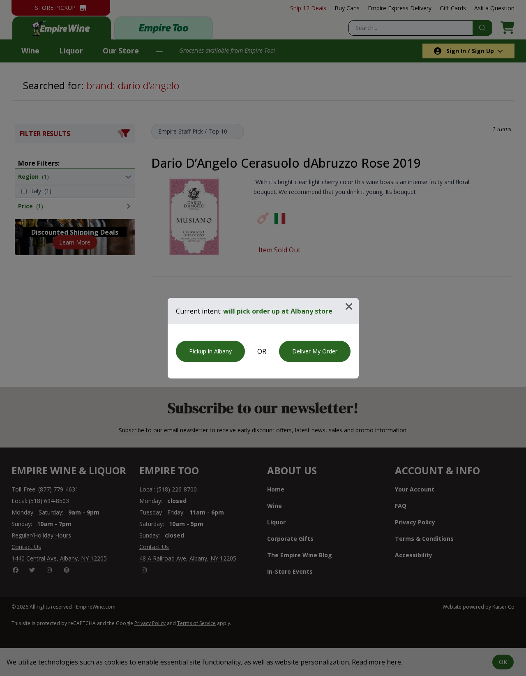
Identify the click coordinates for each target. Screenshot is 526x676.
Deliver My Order (314, 351)
